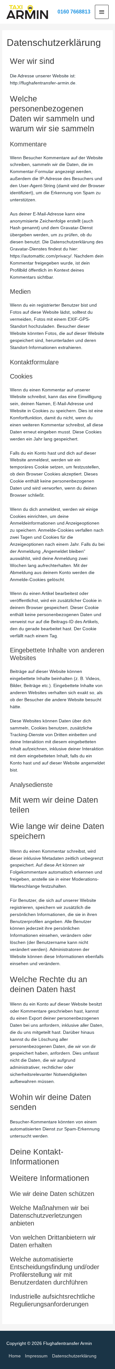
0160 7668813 (73, 11)
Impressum (36, 1356)
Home (15, 1356)
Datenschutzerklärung (74, 1356)
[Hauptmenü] (102, 12)
